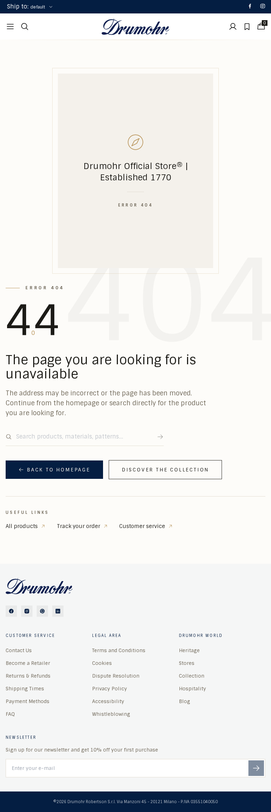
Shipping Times (25, 688)
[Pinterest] (42, 611)
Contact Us (19, 650)
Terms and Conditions (118, 650)
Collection (191, 676)
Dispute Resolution (115, 676)
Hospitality (192, 688)
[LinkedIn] (58, 611)
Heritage (189, 650)
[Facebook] (250, 6)
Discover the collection (165, 469)
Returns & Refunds (28, 676)
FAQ (10, 714)
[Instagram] (262, 6)
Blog (184, 701)
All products (22, 526)
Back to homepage (58, 469)
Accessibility (108, 701)
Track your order (78, 526)
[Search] (160, 436)
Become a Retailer (28, 663)
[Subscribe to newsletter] (256, 768)
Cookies (102, 663)
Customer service (142, 526)
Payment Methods (27, 701)
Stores (186, 663)
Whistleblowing (111, 714)
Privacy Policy (109, 688)
